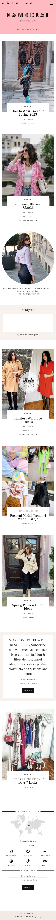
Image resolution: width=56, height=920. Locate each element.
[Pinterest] (8, 3)
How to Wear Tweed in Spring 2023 (28, 113)
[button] (52, 3)
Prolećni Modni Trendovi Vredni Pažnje (28, 517)
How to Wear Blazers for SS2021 (28, 206)
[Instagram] (3, 3)
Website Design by (28, 917)
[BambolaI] (28, 15)
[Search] (31, 3)
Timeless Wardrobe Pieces (28, 420)
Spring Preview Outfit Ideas (28, 607)
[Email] (27, 3)
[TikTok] (12, 3)
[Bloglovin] (22, 3)
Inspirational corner (28, 511)
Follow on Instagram (28, 334)
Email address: (28, 679)
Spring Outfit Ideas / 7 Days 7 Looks (28, 781)
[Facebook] (17, 3)
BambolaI (32, 914)
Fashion (28, 106)
